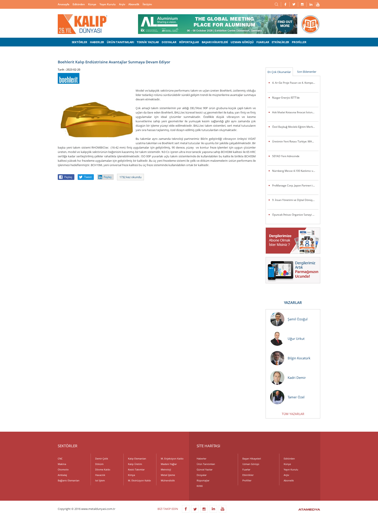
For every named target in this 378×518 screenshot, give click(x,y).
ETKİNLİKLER (280, 42)
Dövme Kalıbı (102, 469)
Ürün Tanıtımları (206, 464)
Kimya (131, 475)
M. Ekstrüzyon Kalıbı (139, 480)
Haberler (201, 458)
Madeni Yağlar (169, 464)
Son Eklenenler (306, 72)
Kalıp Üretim (135, 464)
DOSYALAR (169, 42)
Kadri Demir (297, 377)
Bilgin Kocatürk (299, 358)
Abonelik (133, 4)
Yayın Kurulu (108, 4)
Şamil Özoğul (298, 319)
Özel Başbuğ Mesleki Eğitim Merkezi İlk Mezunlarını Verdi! (295, 126)
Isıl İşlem (100, 480)
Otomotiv (63, 469)
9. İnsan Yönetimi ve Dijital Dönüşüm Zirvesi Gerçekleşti (295, 200)
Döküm (99, 464)
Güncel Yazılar (204, 469)
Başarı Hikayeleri (251, 458)
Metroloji (166, 469)
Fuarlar (246, 469)
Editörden (79, 4)
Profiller (246, 480)
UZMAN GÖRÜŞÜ (242, 42)
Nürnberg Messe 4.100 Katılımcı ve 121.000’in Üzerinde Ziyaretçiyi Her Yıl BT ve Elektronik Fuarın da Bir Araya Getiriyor (295, 170)
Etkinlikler (248, 475)
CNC (60, 458)
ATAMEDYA (309, 510)
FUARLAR (262, 42)
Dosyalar (201, 475)
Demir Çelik (101, 458)
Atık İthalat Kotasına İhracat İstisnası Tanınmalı (295, 112)
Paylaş (68, 177)
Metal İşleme (168, 475)
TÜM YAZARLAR (293, 414)
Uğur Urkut (296, 338)
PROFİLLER (299, 42)
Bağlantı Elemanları (68, 480)
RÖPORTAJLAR (189, 42)
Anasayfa (63, 4)
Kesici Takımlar (136, 469)
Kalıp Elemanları (137, 458)
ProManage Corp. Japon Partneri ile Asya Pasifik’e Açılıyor (295, 185)
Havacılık (100, 475)
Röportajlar (203, 480)
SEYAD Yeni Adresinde (285, 156)
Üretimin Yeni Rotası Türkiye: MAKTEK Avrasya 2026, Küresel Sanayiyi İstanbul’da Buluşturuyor (295, 141)
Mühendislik (168, 480)
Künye (92, 4)
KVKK (200, 486)
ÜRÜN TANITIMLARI (120, 42)
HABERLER (97, 42)
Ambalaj (62, 475)
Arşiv (122, 4)
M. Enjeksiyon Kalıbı (172, 458)
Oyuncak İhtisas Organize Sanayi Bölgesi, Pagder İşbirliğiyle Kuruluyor (295, 214)
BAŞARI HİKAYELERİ (215, 42)
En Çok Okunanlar (279, 72)
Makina (62, 464)
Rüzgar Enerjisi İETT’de (286, 97)
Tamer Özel (296, 397)
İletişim (147, 4)
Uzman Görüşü (250, 464)
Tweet (88, 177)
